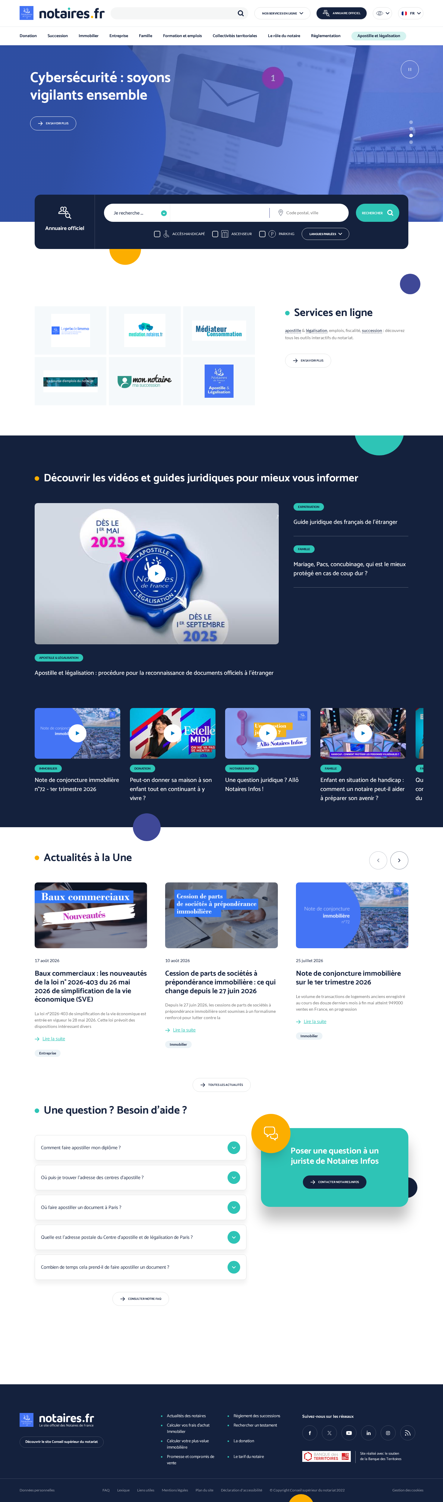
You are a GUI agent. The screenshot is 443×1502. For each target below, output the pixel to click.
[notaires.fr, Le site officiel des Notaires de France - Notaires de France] (80, 1420)
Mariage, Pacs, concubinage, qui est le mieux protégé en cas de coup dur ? (350, 569)
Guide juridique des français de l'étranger (345, 522)
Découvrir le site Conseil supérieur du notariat (61, 1442)
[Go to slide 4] (411, 142)
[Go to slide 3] (411, 135)
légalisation (316, 330)
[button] (282, 13)
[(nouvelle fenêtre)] (70, 381)
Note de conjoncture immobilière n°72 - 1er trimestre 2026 (77, 784)
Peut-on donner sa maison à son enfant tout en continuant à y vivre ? (171, 789)
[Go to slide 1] (411, 122)
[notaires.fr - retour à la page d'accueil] (62, 13)
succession (372, 330)
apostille (293, 330)
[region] (179, 13)
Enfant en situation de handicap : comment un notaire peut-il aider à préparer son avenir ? (362, 789)
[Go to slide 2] (411, 129)
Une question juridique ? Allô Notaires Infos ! (262, 784)
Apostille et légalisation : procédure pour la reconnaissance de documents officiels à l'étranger (154, 673)
